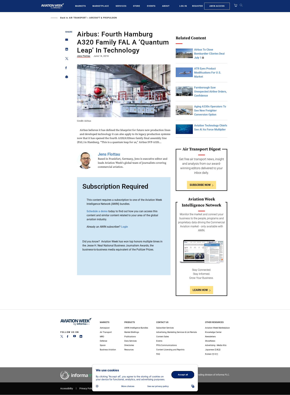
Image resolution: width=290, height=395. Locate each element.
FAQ (158, 354)
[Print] (65, 78)
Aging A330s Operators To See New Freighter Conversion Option (210, 110)
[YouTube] (74, 337)
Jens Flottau (83, 56)
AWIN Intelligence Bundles (136, 328)
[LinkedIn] (81, 337)
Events (151, 6)
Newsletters (210, 336)
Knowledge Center (213, 332)
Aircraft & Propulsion (103, 18)
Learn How (200, 290)
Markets (80, 6)
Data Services (130, 341)
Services (121, 6)
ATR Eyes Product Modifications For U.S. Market (207, 72)
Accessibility (66, 388)
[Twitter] (61, 337)
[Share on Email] (65, 41)
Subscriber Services (165, 328)
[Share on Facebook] (65, 68)
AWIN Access (217, 6)
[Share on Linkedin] (65, 50)
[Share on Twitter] (65, 59)
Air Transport (78, 18)
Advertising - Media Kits (215, 345)
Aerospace (104, 328)
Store (136, 6)
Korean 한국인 (211, 354)
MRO (102, 336)
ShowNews (210, 341)
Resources (129, 349)
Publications (130, 336)
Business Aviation (108, 349)
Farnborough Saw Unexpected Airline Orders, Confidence (210, 91)
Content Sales (162, 336)
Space (102, 345)
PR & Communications (166, 345)
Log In (183, 6)
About (166, 6)
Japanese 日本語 (213, 349)
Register (197, 6)
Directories (129, 345)
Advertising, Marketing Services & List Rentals (176, 332)
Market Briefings (131, 332)
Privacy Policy (86, 388)
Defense (103, 341)
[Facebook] (68, 337)
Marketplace (100, 6)
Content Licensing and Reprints (170, 349)
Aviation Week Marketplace (217, 328)
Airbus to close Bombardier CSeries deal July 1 (209, 53)
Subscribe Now (200, 185)
